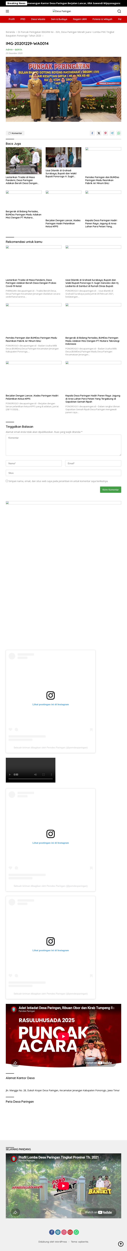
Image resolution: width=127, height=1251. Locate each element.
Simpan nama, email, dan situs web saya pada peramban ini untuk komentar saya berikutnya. (58, 481)
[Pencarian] (119, 11)
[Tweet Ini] (98, 133)
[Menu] (8, 11)
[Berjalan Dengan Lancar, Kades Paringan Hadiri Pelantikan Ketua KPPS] (64, 203)
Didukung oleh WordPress (53, 1241)
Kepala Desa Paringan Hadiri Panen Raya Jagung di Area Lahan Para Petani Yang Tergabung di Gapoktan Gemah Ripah (102, 223)
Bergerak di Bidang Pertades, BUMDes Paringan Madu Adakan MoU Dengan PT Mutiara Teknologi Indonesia (23, 214)
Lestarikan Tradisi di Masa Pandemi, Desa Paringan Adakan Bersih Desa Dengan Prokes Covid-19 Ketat (21, 180)
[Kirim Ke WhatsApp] (118, 133)
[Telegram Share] (112, 133)
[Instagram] (64, 1232)
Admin (9, 49)
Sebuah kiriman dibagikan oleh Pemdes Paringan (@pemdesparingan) (51, 747)
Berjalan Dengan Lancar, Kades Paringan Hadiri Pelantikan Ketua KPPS (63, 223)
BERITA (18, 49)
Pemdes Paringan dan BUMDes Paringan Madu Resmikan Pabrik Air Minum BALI (102, 180)
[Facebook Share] (92, 133)
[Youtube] (70, 1232)
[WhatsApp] (76, 1232)
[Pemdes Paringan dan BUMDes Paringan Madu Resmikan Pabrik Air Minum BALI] (103, 160)
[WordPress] (58, 1232)
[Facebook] (51, 1232)
